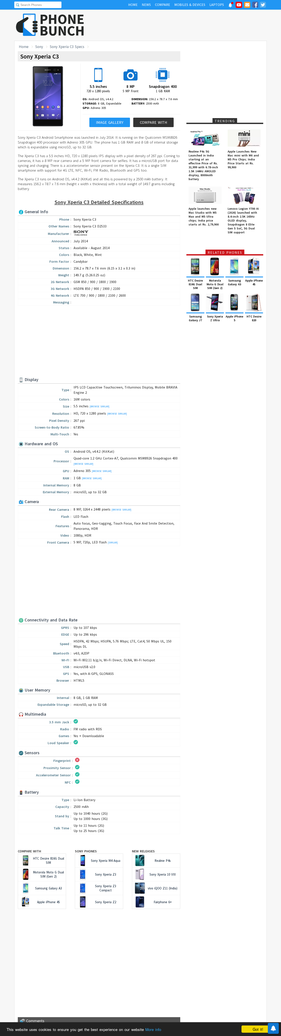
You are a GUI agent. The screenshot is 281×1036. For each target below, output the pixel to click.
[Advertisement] (187, 25)
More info (153, 1029)
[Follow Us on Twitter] (263, 5)
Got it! (258, 1029)
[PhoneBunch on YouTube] (239, 6)
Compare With (153, 122)
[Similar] (113, 542)
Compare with (29, 851)
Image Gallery (109, 122)
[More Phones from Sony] (81, 234)
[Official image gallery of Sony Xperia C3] (48, 97)
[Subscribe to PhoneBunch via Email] (247, 5)
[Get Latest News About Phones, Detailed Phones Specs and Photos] (27, 25)
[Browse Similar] (99, 406)
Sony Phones (86, 851)
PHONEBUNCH (62, 24)
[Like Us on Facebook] (255, 5)
